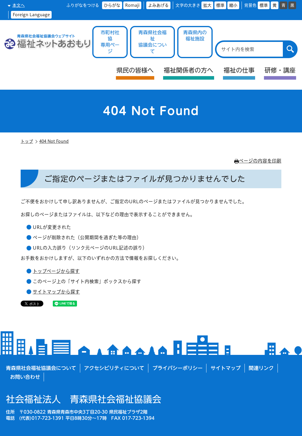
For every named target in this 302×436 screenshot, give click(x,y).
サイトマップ (226, 368)
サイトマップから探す (56, 291)
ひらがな (112, 5)
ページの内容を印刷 (260, 160)
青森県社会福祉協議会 (83, 399)
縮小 (233, 5)
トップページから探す (56, 271)
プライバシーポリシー (177, 368)
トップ (27, 141)
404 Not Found (54, 141)
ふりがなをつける (82, 5)
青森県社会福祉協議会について (41, 368)
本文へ (18, 5)
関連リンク (261, 368)
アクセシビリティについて (114, 368)
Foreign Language (31, 15)
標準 (220, 5)
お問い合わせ (25, 376)
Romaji (132, 5)
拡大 (207, 5)
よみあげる (158, 5)
